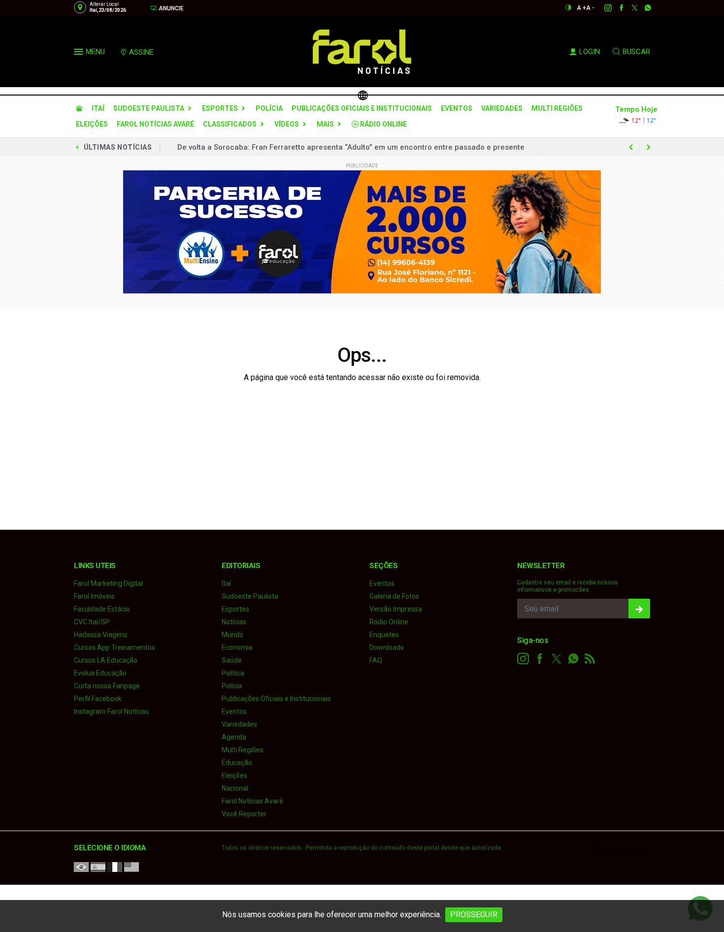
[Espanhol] (98, 866)
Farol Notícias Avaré (155, 124)
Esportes (220, 108)
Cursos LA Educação (105, 660)
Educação (237, 763)
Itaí (98, 108)
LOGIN (589, 51)
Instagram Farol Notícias (111, 711)
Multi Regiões (557, 108)
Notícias (234, 622)
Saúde (232, 660)
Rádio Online (383, 124)
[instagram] (602, 8)
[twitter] (629, 8)
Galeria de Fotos (394, 596)
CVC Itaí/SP (92, 622)
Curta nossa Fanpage (107, 686)
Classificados (230, 124)
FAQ (375, 660)
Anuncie (170, 8)
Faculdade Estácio (102, 609)
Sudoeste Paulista (148, 108)
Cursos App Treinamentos (114, 647)
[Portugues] (81, 866)
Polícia (269, 108)
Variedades (502, 108)
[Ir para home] (79, 108)
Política (233, 673)
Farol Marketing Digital (108, 583)
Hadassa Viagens (101, 635)
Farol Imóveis (94, 596)
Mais (325, 124)
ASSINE (141, 52)
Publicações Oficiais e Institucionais (362, 108)
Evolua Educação (100, 673)
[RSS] (590, 659)
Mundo (232, 635)
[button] (80, 53)
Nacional (235, 788)
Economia (237, 647)
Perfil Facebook (98, 699)
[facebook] (616, 8)
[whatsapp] (642, 8)
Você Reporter (244, 814)
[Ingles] (131, 866)
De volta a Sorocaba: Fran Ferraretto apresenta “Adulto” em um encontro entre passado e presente (351, 147)
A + (581, 7)
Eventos (456, 108)
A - (590, 7)
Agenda (234, 737)
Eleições (92, 124)
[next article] (631, 147)
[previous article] (649, 147)
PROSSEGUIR (473, 914)
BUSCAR (636, 51)
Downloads (386, 647)
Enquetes (384, 635)
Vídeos (286, 124)
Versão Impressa (395, 609)
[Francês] (114, 866)
